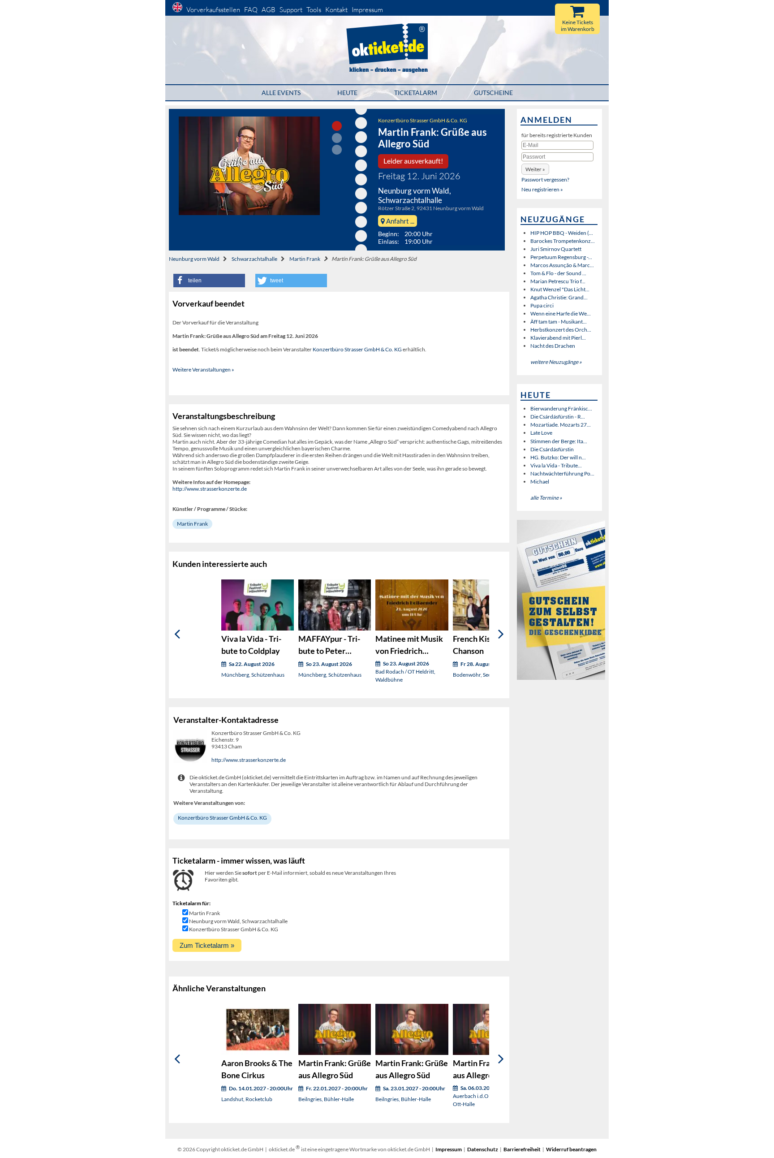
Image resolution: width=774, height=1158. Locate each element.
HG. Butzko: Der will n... (558, 457)
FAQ (251, 9)
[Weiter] (501, 634)
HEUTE (347, 92)
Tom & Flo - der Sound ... (558, 273)
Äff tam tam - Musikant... (558, 321)
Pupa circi (542, 305)
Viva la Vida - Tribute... (556, 465)
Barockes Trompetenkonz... (562, 241)
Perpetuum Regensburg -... (561, 257)
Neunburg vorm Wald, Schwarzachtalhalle (238, 921)
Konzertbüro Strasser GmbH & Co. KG (422, 120)
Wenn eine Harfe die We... (560, 313)
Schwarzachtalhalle (254, 258)
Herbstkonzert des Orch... (560, 329)
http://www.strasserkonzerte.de (209, 488)
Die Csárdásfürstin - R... (557, 416)
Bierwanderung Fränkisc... (561, 408)
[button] (209, 280)
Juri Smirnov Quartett (555, 249)
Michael (539, 481)
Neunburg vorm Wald (194, 258)
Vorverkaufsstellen (213, 9)
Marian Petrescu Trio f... (557, 281)
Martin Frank (304, 258)
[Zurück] (177, 634)
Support (291, 9)
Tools (313, 9)
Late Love (541, 432)
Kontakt (336, 9)
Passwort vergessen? (545, 179)
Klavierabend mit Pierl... (558, 337)
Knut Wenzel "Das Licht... (559, 289)
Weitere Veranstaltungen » (203, 369)
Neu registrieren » (542, 189)
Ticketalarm (415, 92)
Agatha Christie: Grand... (559, 297)
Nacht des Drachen (552, 345)
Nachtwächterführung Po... (562, 473)
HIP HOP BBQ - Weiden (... (561, 232)
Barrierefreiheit (522, 1149)
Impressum (367, 9)
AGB (268, 9)
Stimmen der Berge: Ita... (558, 441)
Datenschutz (482, 1149)
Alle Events (281, 92)
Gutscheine (493, 92)
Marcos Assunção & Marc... (562, 265)
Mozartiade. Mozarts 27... (560, 424)
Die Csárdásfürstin (552, 449)
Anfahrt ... (399, 221)
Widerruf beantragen (571, 1149)
